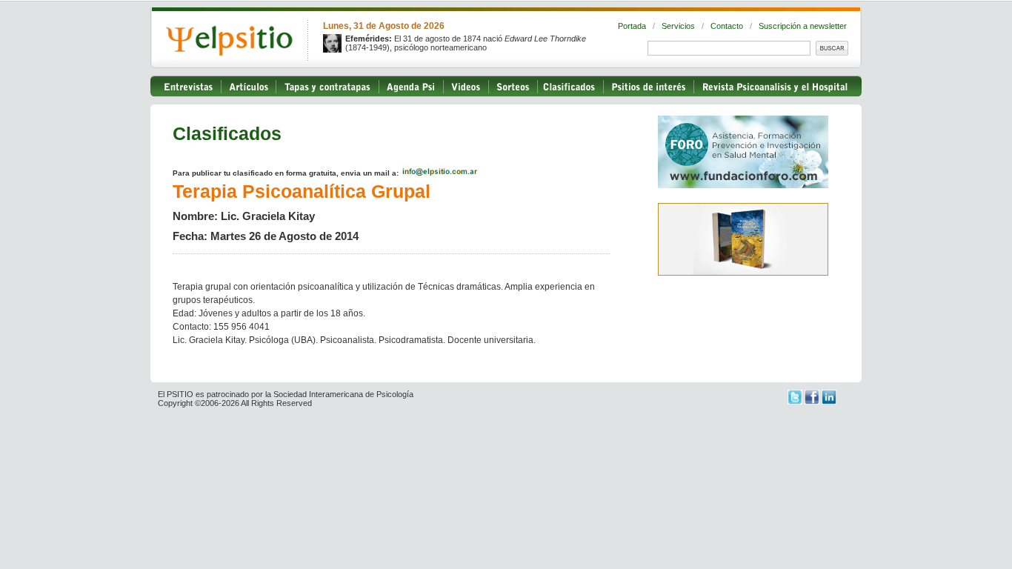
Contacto (726, 25)
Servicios (678, 25)
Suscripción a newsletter (803, 25)
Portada (632, 25)
